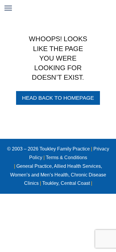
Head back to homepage (58, 98)
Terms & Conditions (66, 157)
